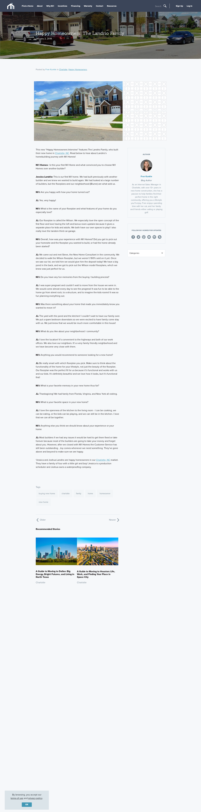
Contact (99, 5)
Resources (112, 5)
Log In (189, 5)
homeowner (105, 493)
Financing (75, 5)
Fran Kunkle (50, 69)
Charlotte (63, 69)
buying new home (47, 493)
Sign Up (179, 5)
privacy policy (35, 798)
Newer (112, 519)
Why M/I (50, 5)
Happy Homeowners (77, 69)
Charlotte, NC (62, 153)
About (40, 5)
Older (42, 519)
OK (26, 804)
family (78, 493)
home (90, 493)
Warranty (88, 5)
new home (43, 502)
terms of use (17, 798)
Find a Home (27, 5)
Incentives (62, 5)
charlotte (66, 493)
